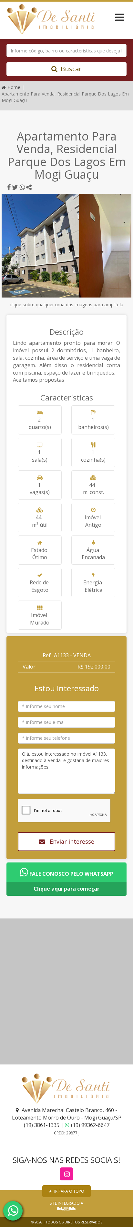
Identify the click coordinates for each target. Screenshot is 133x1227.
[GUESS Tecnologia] (66, 1208)
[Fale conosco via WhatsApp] (13, 1211)
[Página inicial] (50, 19)
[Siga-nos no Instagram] (66, 1173)
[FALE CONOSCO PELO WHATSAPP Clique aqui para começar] (66, 865)
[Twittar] (15, 187)
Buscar (71, 68)
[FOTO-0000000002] (40, 246)
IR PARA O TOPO (69, 1191)
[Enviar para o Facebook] (8, 187)
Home (14, 87)
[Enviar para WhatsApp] (22, 187)
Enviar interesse (71, 841)
